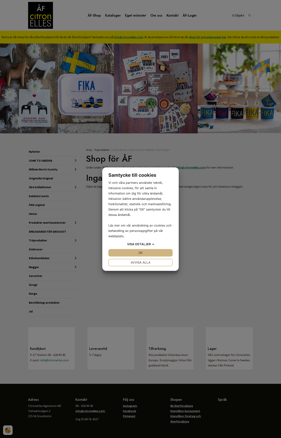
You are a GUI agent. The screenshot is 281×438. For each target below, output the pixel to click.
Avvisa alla (140, 262)
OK (140, 253)
